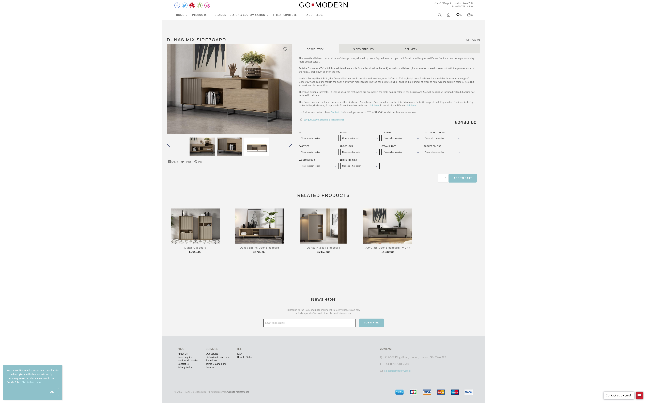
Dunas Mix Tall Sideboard (323, 247)
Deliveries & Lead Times (218, 357)
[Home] (323, 5)
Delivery (411, 49)
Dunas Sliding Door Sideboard (259, 247)
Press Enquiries (185, 357)
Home (180, 15)
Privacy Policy (185, 367)
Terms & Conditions (216, 364)
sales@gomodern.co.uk (397, 370)
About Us (183, 354)
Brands (220, 15)
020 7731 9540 (464, 7)
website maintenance (238, 392)
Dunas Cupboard (195, 247)
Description (316, 49)
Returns (210, 367)
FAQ (239, 354)
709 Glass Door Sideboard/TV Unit (387, 247)
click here (374, 106)
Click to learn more (31, 382)
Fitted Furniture (285, 15)
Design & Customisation (247, 15)
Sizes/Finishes (363, 49)
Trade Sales (211, 361)
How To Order (244, 357)
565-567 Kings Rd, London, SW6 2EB (453, 3)
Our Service (212, 354)
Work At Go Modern (188, 361)
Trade (307, 15)
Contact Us (337, 112)
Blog (319, 15)
